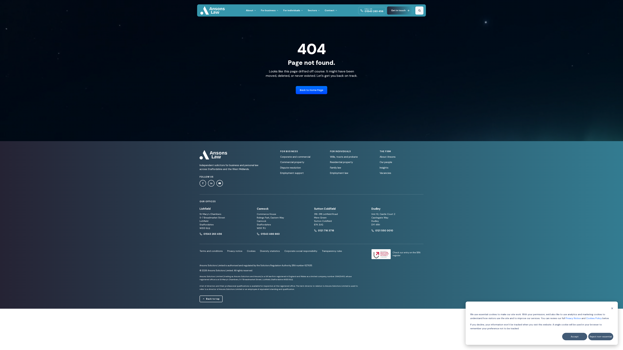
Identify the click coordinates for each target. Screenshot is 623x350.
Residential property (341, 162)
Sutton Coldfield (325, 208)
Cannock (263, 208)
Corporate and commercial (295, 156)
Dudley (375, 208)
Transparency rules (332, 251)
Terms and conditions (211, 251)
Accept (575, 336)
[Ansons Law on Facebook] (203, 183)
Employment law (339, 173)
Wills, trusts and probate (344, 156)
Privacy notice (234, 251)
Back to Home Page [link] (311, 90)
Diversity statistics (270, 251)
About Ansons (388, 156)
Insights (384, 167)
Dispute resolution (290, 167)
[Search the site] (419, 10)
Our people (386, 162)
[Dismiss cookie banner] (612, 308)
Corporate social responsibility (300, 251)
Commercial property (292, 162)
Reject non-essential (601, 336)
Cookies (251, 251)
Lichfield (205, 208)
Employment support (292, 173)
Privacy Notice (573, 318)
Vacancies (385, 173)
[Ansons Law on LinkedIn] (211, 183)
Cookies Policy (594, 318)
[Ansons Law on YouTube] (219, 183)
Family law (335, 167)
